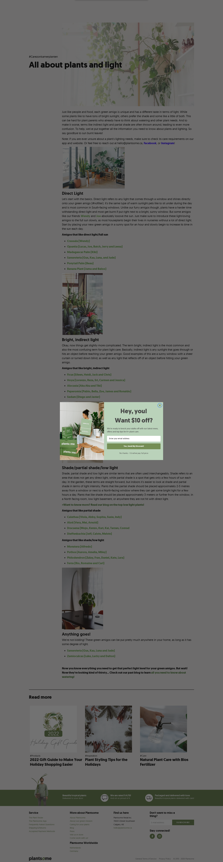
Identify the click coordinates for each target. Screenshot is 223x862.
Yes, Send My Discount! (134, 446)
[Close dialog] (160, 405)
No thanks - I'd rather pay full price (134, 453)
